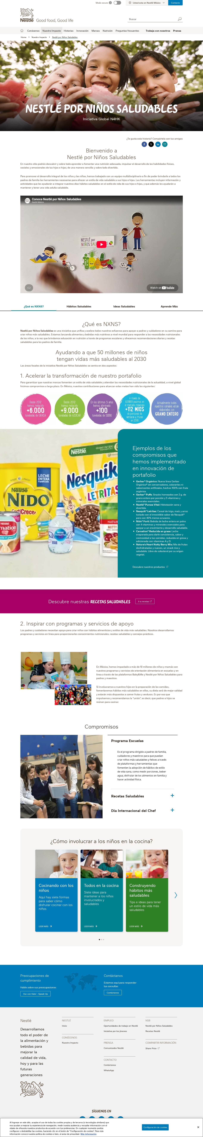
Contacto (175, 2)
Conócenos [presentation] (69, 1037)
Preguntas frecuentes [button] (127, 30)
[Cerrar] (198, 1127)
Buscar (180, 19)
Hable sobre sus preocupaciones (38, 987)
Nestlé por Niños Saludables (159, 1025)
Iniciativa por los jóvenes (115, 1031)
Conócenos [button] (33, 30)
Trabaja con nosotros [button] (158, 30)
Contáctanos (113, 975)
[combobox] (151, 19)
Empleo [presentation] (109, 1020)
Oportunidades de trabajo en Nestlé (121, 1025)
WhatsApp (109, 1070)
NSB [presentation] (147, 1020)
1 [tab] (99, 939)
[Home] (47, 15)
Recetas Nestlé (152, 1031)
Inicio (21, 30)
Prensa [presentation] (108, 1042)
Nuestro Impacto (70, 1042)
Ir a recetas (143, 601)
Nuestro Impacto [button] (52, 30)
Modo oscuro (102, 2)
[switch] (117, 3)
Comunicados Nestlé (114, 1048)
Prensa (177, 30)
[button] (167, 566)
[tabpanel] (142, 769)
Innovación (82, 30)
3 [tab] (103, 939)
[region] (101, 1127)
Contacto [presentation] (110, 1059)
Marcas (96, 30)
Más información (88, 1134)
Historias (68, 30)
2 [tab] (101, 939)
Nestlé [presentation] (66, 1020)
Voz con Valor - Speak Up (35, 993)
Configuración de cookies (155, 1127)
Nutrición (108, 30)
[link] (151, 601)
